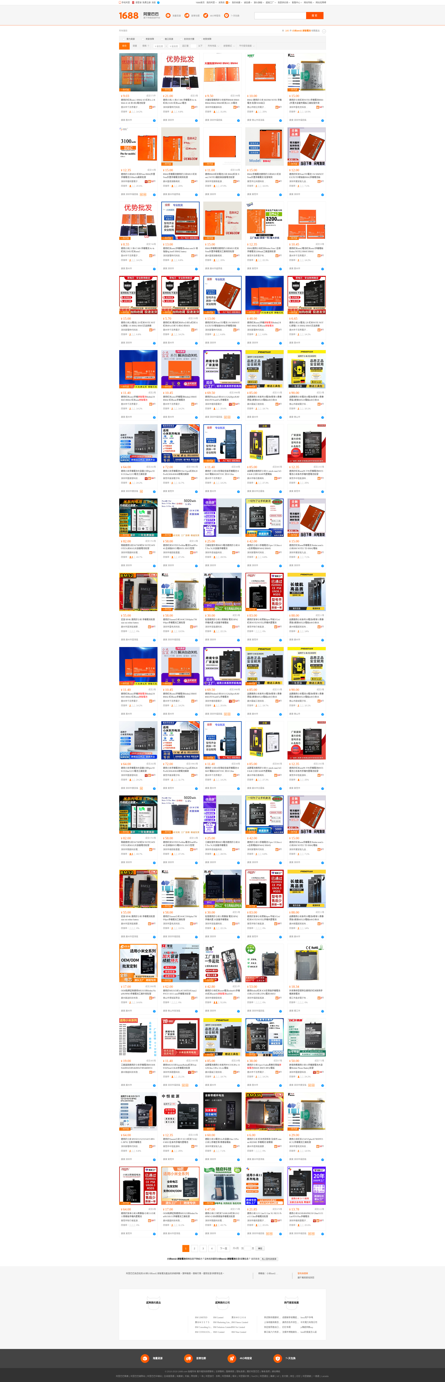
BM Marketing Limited (222, 1322)
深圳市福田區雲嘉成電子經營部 (172, 552)
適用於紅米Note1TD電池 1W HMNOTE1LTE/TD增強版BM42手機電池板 (306, 176)
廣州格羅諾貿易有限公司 (298, 627)
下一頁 (223, 1248)
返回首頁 (255, 1259)
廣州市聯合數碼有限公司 (256, 478)
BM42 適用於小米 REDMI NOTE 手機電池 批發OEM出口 (264, 101)
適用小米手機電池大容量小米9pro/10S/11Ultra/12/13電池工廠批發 (138, 472)
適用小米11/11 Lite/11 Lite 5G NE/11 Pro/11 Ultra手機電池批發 (264, 1215)
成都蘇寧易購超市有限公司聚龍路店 (299, 1317)
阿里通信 (264, 1376)
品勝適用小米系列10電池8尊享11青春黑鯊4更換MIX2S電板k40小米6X (264, 398)
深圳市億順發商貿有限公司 (214, 998)
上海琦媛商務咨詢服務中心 (276, 1322)
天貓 (187, 1376)
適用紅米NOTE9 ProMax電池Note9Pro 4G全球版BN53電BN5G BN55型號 (180, 547)
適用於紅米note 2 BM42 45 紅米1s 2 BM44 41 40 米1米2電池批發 (138, 101)
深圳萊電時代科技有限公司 (172, 107)
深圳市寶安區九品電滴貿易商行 (298, 181)
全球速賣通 (169, 1376)
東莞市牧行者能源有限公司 (256, 627)
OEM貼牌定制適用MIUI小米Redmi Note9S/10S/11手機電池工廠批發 (180, 1215)
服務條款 (230, 1371)
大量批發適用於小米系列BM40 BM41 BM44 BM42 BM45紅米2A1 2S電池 (222, 101)
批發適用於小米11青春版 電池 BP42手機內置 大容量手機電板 (221, 621)
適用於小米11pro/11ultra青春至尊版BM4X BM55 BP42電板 (264, 1066)
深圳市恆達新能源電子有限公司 (214, 181)
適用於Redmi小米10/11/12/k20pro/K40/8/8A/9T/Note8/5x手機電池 (222, 398)
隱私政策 (240, 1371)
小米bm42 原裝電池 (275, 1273)
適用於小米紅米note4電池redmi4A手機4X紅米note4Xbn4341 (222, 992)
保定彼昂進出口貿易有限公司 (277, 1327)
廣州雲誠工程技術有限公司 (256, 404)
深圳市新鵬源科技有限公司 (214, 107)
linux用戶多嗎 (307, 1317)
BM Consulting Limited (205, 1327)
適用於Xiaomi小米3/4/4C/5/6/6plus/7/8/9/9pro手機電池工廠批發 (180, 621)
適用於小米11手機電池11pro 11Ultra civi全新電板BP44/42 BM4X (264, 547)
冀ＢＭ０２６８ (239, 1317)
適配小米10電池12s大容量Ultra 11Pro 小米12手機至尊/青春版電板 (222, 1140)
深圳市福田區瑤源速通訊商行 (256, 998)
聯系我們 (265, 1371)
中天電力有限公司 (309, 1322)
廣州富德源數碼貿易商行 (172, 181)
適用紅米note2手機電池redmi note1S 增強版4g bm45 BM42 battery (180, 250)
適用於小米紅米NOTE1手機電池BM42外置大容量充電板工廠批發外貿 (306, 101)
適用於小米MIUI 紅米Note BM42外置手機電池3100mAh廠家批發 (138, 176)
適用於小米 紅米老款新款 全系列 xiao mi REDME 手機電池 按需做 (264, 1140)
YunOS (254, 1376)
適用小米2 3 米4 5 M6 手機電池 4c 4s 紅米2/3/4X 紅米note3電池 (179, 101)
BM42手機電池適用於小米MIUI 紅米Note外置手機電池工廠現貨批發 (222, 250)
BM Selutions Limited (222, 1327)
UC (278, 1376)
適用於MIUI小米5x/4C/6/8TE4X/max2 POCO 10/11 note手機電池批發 (180, 992)
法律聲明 (220, 1371)
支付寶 (285, 1376)
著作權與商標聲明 (205, 1371)
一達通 (316, 1376)
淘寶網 (179, 1376)
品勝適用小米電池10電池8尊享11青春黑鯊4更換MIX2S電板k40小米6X (306, 398)
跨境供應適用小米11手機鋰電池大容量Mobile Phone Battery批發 (306, 1066)
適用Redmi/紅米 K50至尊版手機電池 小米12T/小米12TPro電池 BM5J (263, 992)
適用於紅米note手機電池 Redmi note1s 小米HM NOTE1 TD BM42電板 (306, 547)
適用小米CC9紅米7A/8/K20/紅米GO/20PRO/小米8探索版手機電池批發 (222, 1215)
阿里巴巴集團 (122, 1376)
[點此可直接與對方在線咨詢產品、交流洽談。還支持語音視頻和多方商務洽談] (154, 120)
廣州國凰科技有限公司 (172, 1220)
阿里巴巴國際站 (138, 1376)
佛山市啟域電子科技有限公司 (298, 404)
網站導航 (276, 1371)
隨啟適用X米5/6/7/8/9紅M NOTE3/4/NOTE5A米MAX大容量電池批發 (138, 547)
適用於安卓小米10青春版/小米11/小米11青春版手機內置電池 (138, 1215)
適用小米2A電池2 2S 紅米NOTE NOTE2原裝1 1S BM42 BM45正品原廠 (138, 324)
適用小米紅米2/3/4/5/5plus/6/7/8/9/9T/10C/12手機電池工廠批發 (306, 1140)
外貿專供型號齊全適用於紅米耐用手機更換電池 (306, 992)
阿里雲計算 (244, 1376)
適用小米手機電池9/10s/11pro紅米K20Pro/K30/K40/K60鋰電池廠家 (180, 472)
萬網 (272, 1376)
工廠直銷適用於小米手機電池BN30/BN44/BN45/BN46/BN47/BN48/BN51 (138, 1066)
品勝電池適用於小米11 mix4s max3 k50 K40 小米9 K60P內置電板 (264, 472)
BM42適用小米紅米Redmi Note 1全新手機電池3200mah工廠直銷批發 (264, 250)
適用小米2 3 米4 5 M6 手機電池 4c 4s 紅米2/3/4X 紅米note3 (137, 250)
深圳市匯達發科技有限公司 (130, 478)
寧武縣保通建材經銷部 (274, 1317)
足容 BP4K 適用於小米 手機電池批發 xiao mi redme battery (138, 621)
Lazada (325, 1376)
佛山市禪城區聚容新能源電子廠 (172, 998)
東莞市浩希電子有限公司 (256, 255)
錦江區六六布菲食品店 (274, 1332)
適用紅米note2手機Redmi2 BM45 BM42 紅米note (264, 324)
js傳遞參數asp (307, 1327)
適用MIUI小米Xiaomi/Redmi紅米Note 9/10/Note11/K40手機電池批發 (179, 1066)
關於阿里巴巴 (253, 1371)
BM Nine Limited (239, 1332)
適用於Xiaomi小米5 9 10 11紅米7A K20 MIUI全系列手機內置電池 (180, 1140)
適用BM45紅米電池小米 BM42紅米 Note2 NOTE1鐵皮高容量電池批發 (222, 176)
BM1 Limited (218, 1332)
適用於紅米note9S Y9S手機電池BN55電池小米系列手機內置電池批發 (306, 472)
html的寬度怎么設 (309, 1332)
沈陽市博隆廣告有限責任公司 (295, 1332)
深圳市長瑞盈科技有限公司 (214, 552)
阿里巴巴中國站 (154, 1376)
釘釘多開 (286, 1327)
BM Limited (218, 1317)
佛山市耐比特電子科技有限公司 (256, 107)
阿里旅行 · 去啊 (213, 1376)
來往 (292, 1376)
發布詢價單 (303, 1273)
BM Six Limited (238, 1327)
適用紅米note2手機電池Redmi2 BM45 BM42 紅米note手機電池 (180, 398)
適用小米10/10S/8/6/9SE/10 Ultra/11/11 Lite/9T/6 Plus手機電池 (306, 1215)
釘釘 (298, 1376)
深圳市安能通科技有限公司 (214, 627)
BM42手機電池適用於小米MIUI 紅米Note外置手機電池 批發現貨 (264, 176)
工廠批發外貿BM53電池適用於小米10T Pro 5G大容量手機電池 (222, 547)
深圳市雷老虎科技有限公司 (298, 107)
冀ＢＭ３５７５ (202, 1322)
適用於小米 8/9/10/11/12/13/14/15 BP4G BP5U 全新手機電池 (137, 1140)
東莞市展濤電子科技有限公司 (172, 478)
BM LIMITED (201, 1317)
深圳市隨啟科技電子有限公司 (130, 552)
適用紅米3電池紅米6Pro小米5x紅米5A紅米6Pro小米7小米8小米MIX (180, 324)
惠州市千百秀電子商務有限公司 (130, 107)
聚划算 (194, 1376)
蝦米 (234, 1376)
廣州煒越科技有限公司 (130, 1072)
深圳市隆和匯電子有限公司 (130, 181)
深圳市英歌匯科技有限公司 (172, 1072)
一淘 (201, 1376)
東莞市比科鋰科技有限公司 (256, 181)
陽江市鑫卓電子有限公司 (298, 998)
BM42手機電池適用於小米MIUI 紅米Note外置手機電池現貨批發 (180, 176)
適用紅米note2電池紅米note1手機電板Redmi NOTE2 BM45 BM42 (306, 250)
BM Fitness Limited (240, 1322)
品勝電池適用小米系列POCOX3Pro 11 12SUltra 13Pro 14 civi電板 (222, 1066)
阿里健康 (307, 1376)
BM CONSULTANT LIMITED (208, 1332)
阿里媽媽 (226, 1376)
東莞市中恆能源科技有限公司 (298, 478)
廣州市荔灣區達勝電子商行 (130, 627)
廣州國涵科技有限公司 (130, 998)
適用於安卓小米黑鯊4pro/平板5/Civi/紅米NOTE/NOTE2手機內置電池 (263, 621)
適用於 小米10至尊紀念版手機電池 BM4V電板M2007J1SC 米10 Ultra (222, 472)
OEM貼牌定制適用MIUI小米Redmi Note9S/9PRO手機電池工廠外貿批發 (138, 992)
